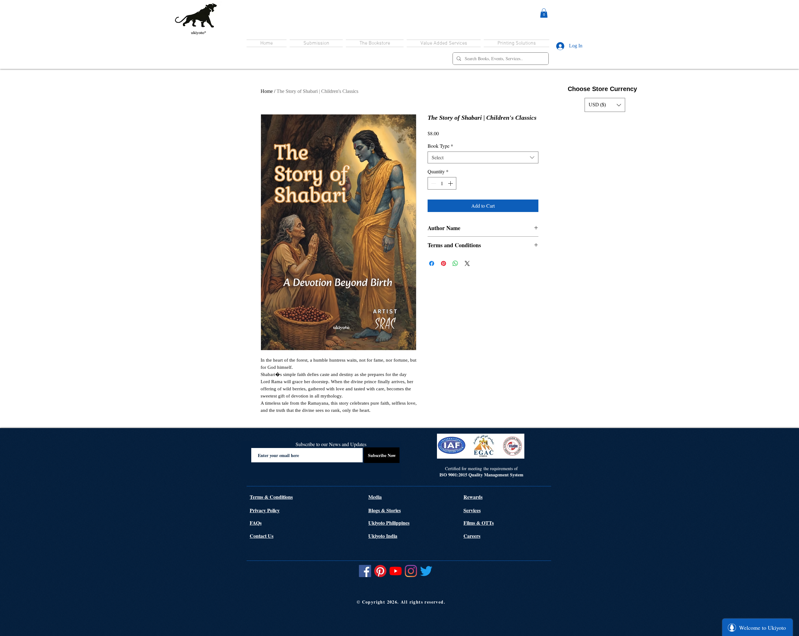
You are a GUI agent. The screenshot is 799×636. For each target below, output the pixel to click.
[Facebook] (365, 571)
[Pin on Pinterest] (443, 263)
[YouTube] (396, 571)
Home (267, 91)
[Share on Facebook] (431, 263)
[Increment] (451, 183)
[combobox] (483, 157)
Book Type (440, 146)
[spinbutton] (442, 183)
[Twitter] (426, 571)
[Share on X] (467, 263)
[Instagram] (411, 571)
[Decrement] (433, 183)
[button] (544, 13)
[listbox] (605, 105)
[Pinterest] (380, 571)
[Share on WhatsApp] (455, 263)
